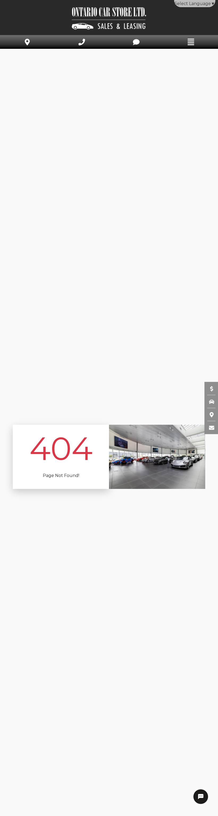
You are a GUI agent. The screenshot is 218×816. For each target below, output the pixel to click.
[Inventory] (209, 401)
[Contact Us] (209, 427)
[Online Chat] (200, 796)
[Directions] (209, 414)
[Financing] (209, 388)
